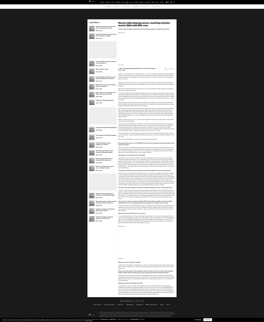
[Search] (174, 2)
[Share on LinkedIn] (171, 69)
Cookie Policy (113, 319)
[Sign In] (171, 2)
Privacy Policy (104, 319)
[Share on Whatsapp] (165, 69)
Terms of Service (89, 320)
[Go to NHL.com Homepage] (94, 2)
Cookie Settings (134, 319)
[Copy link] (174, 69)
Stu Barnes (121, 82)
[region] (132, 319)
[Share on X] (168, 69)
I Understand (208, 319)
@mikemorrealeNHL (134, 68)
